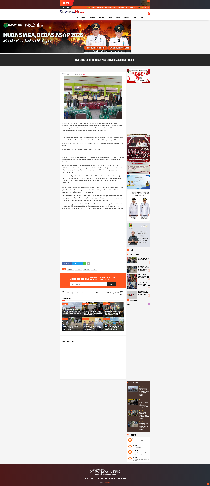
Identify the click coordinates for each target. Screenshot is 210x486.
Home (76, 17)
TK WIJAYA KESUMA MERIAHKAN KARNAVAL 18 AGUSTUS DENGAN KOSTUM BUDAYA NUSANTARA (143, 277)
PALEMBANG (119, 479)
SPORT (142, 17)
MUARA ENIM (112, 479)
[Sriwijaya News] (105, 475)
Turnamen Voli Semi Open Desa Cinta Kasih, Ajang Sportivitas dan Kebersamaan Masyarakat (113, 328)
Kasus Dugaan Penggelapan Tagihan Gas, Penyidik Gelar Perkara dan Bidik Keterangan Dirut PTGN (93, 313)
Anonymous (135, 445)
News (94, 269)
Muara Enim (86, 269)
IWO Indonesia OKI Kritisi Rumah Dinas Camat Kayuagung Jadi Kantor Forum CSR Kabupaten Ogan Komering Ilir (101, 7)
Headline (78, 269)
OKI (95, 479)
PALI (106, 479)
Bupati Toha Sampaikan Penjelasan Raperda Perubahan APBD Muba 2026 (144, 284)
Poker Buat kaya (135, 451)
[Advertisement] (93, 225)
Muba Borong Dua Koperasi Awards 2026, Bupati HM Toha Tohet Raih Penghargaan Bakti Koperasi (113, 313)
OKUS (124, 479)
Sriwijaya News (108, 483)
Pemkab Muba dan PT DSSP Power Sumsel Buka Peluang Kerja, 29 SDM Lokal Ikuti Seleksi (92, 328)
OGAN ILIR (86, 479)
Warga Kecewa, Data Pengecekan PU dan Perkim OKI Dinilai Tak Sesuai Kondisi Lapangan (71, 328)
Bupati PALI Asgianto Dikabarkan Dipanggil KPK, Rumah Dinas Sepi (143, 292)
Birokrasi (70, 269)
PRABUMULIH (101, 479)
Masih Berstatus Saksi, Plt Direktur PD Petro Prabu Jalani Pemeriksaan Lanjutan (144, 259)
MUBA (91, 479)
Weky (133, 439)
